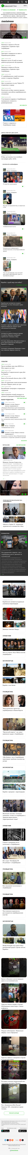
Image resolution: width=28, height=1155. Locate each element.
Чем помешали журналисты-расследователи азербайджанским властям (13, 913)
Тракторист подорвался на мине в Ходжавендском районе (11, 54)
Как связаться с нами (11, 1128)
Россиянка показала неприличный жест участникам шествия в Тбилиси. (13, 1082)
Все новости (23, 105)
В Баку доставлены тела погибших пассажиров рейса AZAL (11, 158)
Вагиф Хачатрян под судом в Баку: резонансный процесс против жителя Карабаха (14, 947)
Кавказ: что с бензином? (9, 9)
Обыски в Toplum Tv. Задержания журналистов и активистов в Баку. (13, 525)
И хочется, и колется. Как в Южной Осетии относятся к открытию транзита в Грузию (13, 436)
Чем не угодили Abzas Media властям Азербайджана (14, 653)
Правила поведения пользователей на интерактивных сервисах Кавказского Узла (14, 1145)
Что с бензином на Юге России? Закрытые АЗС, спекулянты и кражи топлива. (12, 1107)
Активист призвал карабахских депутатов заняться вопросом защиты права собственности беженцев (13, 326)
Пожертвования (23, 1128)
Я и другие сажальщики (10, 184)
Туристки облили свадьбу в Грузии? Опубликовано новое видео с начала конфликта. (12, 1006)
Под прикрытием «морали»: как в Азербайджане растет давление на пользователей (11, 554)
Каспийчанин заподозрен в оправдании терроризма (13, 389)
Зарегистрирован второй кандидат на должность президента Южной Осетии (13, 395)
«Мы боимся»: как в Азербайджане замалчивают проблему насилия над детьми (13, 759)
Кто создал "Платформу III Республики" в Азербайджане (12, 861)
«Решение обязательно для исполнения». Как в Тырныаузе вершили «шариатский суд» (13, 409)
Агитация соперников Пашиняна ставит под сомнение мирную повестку (13, 349)
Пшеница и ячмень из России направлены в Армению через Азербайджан (10, 69)
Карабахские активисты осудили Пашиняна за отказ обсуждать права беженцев (12, 304)
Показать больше (14, 1113)
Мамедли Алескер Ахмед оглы (12, 462)
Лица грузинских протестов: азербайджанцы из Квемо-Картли (13, 709)
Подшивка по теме (21, 285)
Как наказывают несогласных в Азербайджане (12, 887)
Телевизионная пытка (9, 226)
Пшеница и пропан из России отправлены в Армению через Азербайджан (10, 46)
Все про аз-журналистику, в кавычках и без (14, 206)
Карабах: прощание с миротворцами (14, 792)
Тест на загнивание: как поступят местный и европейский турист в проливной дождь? (13, 274)
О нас (2, 1128)
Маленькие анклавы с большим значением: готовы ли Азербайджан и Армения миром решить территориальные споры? (14, 816)
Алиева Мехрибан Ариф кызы (8, 490)
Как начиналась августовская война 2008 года (13, 419)
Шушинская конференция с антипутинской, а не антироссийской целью (13, 249)
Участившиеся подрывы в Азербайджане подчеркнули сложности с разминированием (13, 101)
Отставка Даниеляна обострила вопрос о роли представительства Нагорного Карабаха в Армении (13, 342)
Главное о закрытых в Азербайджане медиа (9, 124)
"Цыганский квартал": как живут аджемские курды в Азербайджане (13, 733)
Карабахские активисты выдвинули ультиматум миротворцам (13, 602)
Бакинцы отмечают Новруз (11, 629)
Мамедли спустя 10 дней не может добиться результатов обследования (12, 61)
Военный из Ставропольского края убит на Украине (13, 373)
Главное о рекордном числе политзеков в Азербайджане (11, 843)
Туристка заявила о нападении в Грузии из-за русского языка (13, 1058)
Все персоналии (20, 445)
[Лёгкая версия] (8, 2)
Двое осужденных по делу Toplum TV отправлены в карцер (12, 84)
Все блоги (24, 440)
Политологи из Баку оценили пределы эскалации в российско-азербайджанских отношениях (13, 92)
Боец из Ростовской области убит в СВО (13, 378)
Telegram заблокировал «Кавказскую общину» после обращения (12, 1031)
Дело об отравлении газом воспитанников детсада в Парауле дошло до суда (14, 383)
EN (4, 1)
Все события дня (22, 398)
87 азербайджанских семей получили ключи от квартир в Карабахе (12, 77)
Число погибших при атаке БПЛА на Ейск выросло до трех (12, 367)
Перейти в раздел (22, 533)
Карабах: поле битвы (9, 685)
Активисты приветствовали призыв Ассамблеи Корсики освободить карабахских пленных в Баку (12, 335)
